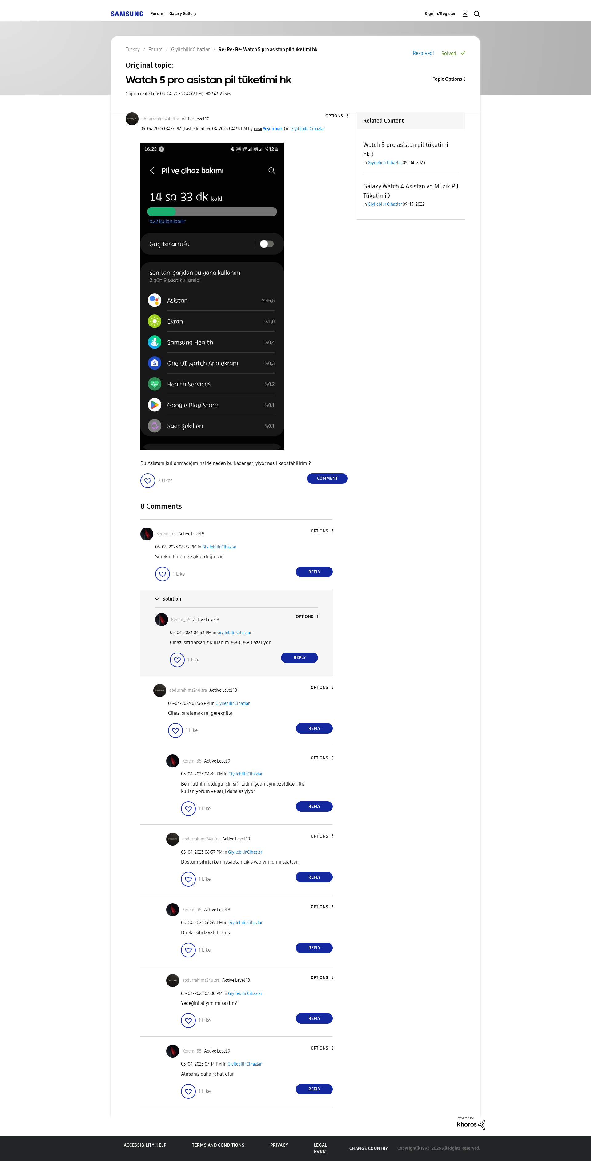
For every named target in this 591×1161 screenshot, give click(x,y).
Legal (320, 1145)
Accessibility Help (145, 1145)
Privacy (279, 1145)
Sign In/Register (440, 13)
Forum (157, 13)
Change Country (368, 1148)
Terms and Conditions (218, 1145)
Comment (327, 478)
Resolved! (423, 53)
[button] (337, 116)
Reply (314, 572)
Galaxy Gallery (182, 13)
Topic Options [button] (447, 79)
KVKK (320, 1152)
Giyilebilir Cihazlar (308, 128)
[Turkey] (127, 14)
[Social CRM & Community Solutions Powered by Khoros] (471, 1123)
